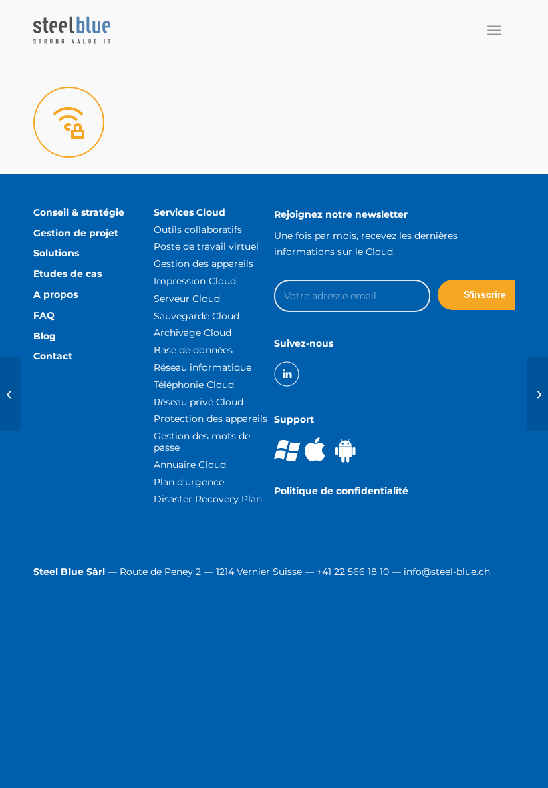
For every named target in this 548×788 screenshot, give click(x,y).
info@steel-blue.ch (447, 572)
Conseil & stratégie (78, 212)
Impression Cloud (195, 281)
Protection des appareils (210, 419)
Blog (44, 336)
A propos (55, 294)
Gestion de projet (75, 233)
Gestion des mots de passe (202, 441)
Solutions (56, 253)
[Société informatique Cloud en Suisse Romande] (71, 30)
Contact (52, 356)
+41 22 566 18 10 (353, 572)
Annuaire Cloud (190, 465)
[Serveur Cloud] (10, 394)
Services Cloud (189, 212)
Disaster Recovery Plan (208, 499)
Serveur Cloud (187, 298)
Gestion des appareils (203, 264)
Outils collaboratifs (198, 230)
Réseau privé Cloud (198, 402)
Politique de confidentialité (341, 491)
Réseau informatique (202, 367)
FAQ (44, 315)
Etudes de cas (67, 274)
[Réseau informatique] (537, 394)
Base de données (193, 350)
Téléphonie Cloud (194, 385)
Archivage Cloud (192, 333)
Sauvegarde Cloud (196, 316)
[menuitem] (494, 30)
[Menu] (494, 30)
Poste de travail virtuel (206, 246)
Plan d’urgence (189, 482)
